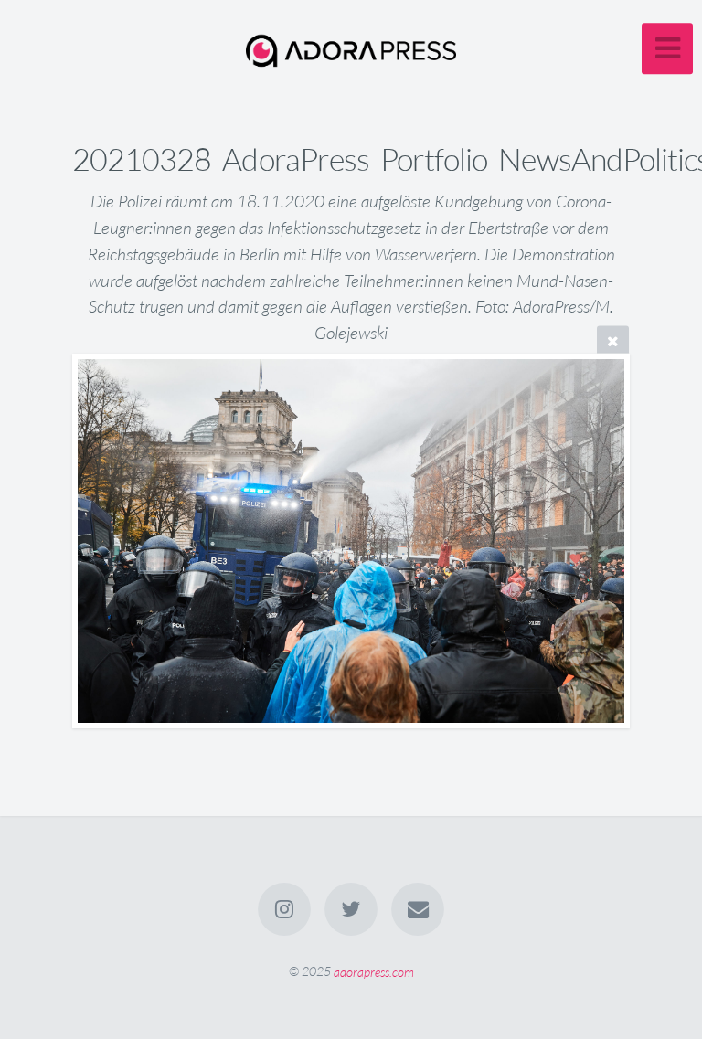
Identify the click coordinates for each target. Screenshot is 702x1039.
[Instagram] (284, 909)
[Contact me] (418, 909)
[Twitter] (351, 909)
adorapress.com (374, 971)
